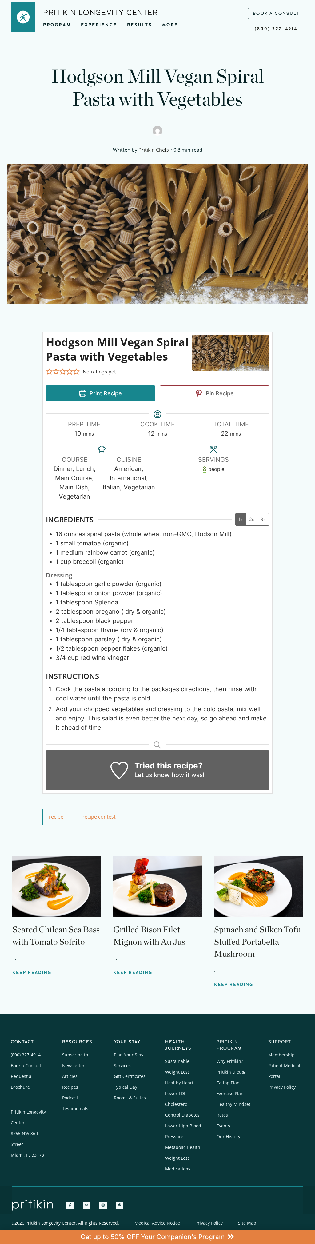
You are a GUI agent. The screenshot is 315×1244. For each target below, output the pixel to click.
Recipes (70, 1087)
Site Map (247, 1223)
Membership (281, 1055)
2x (251, 519)
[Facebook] (70, 1205)
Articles (70, 1076)
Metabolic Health (182, 1147)
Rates (222, 1115)
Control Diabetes (182, 1115)
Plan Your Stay (128, 1055)
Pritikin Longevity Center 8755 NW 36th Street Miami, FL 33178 (28, 1133)
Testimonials (75, 1108)
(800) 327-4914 (276, 29)
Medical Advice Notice (157, 1223)
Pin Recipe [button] (219, 393)
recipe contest (99, 816)
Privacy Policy (282, 1087)
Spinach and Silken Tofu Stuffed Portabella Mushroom (257, 941)
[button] (49, 371)
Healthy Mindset (233, 1104)
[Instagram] (103, 1205)
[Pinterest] (119, 1205)
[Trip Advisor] (86, 1205)
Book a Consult (26, 1065)
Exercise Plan (230, 1093)
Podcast (70, 1098)
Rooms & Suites (130, 1098)
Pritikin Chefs (153, 149)
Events (223, 1126)
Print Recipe (105, 393)
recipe (56, 816)
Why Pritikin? (230, 1061)
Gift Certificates (130, 1076)
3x (263, 519)
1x (241, 519)
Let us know (152, 775)
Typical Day (125, 1087)
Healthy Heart (179, 1083)
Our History (228, 1136)
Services (122, 1065)
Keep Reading (31, 972)
